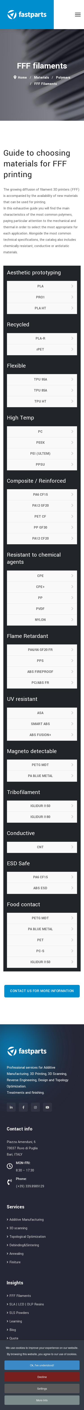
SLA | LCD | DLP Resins (26, 1304)
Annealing (16, 1253)
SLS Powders (19, 1313)
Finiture (15, 1262)
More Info (42, 1400)
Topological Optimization (27, 1236)
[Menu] (78, 15)
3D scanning (18, 1228)
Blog (12, 1330)
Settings (42, 1388)
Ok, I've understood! (42, 1365)
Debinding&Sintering (24, 1245)
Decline (42, 1377)
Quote (13, 1338)
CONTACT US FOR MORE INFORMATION (42, 991)
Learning (15, 1321)
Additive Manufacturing (26, 1219)
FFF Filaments (20, 1296)
